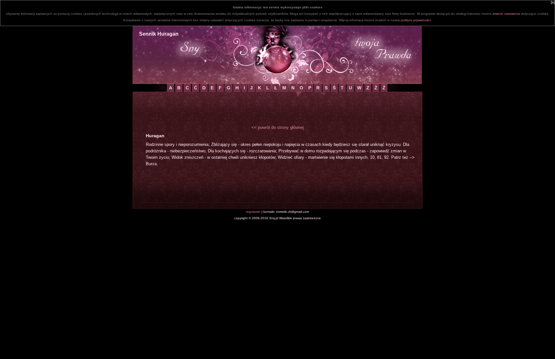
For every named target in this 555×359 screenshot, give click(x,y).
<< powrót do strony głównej (277, 127)
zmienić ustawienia (506, 13)
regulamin (253, 211)
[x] (553, 2)
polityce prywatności (416, 20)
